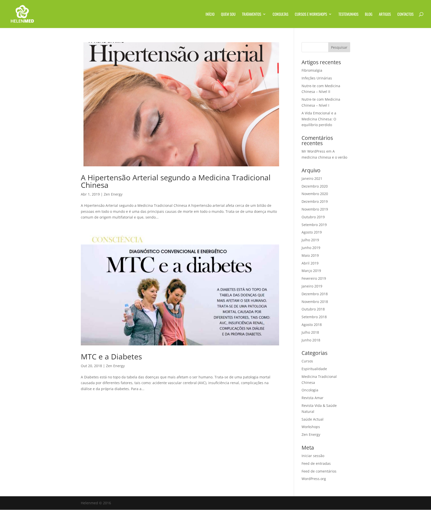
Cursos (307, 361)
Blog (368, 14)
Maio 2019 (310, 255)
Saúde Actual (312, 419)
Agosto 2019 (312, 232)
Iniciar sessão (313, 455)
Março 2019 (311, 270)
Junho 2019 (311, 247)
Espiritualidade (314, 368)
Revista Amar (312, 397)
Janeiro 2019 (312, 286)
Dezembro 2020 (315, 186)
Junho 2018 (311, 340)
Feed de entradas (316, 463)
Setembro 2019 (314, 224)
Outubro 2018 (313, 309)
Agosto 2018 (312, 324)
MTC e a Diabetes (111, 356)
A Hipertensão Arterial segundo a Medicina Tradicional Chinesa (176, 181)
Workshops (311, 426)
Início (210, 14)
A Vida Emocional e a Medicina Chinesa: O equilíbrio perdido (319, 119)
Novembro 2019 (315, 209)
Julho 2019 (310, 240)
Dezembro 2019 (315, 201)
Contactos (405, 14)
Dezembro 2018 (315, 293)
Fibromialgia (312, 70)
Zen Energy (113, 194)
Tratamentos (251, 14)
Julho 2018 (310, 332)
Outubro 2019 (313, 217)
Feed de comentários (319, 471)
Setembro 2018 (314, 316)
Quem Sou (228, 14)
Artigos (385, 14)
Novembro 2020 (315, 193)
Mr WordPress (313, 151)
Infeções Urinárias (317, 78)
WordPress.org (314, 478)
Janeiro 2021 (312, 178)
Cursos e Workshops (311, 14)
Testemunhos (348, 14)
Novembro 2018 (315, 301)
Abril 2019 (310, 263)
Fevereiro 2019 (314, 278)
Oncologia (310, 390)
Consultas (280, 14)
